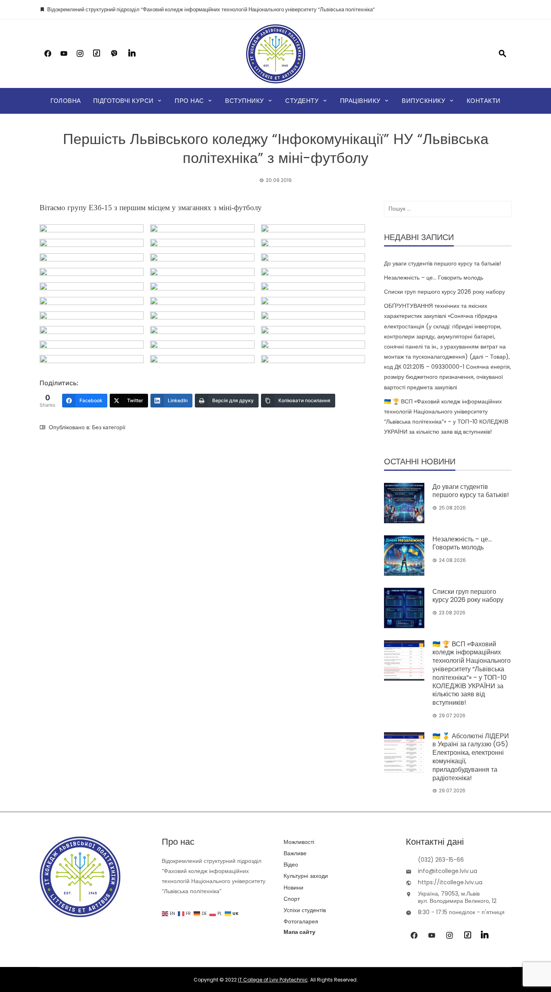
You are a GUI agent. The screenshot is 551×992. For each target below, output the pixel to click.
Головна (65, 100)
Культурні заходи (306, 876)
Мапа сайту (299, 932)
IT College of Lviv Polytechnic (273, 979)
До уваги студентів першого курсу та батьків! (442, 263)
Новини (293, 887)
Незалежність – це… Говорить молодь (433, 278)
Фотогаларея (301, 921)
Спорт (292, 899)
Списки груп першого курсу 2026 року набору (444, 292)
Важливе (295, 853)
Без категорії (108, 427)
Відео (291, 864)
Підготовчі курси (123, 100)
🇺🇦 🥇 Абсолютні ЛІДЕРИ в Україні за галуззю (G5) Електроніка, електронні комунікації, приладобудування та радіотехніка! (470, 757)
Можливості (299, 842)
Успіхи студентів (305, 910)
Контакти (484, 100)
